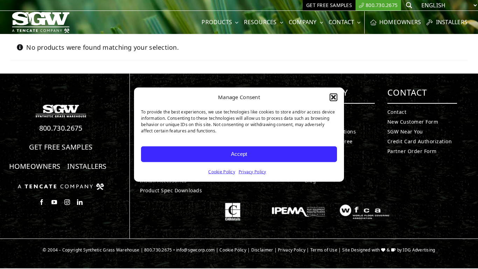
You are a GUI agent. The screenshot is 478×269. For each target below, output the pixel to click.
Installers (87, 166)
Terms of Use (323, 250)
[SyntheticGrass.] (40, 14)
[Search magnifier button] (409, 5)
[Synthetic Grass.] (61, 186)
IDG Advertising (419, 250)
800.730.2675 (61, 128)
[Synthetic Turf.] (61, 106)
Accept (239, 154)
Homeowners (35, 166)
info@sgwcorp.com (195, 250)
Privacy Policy (252, 171)
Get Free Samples (61, 147)
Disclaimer (262, 250)
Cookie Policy (221, 171)
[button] (333, 97)
